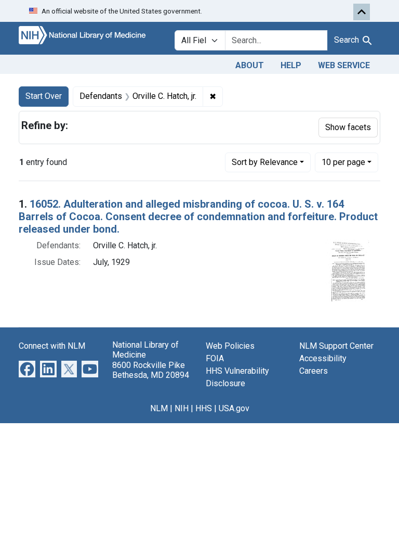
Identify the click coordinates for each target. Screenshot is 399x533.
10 (343, 162)
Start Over (43, 96)
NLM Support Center (336, 346)
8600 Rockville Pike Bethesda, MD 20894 (150, 370)
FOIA (215, 358)
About (249, 65)
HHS (203, 408)
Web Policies (230, 346)
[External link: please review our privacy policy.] (27, 369)
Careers (313, 371)
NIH (182, 408)
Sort (265, 162)
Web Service (344, 65)
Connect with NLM (52, 346)
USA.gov (234, 408)
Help (291, 65)
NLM (159, 408)
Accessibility (323, 358)
